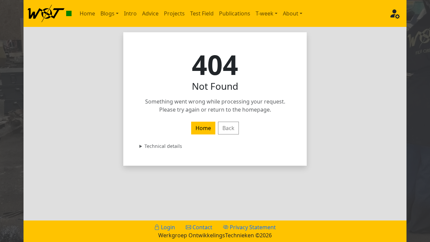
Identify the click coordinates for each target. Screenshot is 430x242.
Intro (130, 13)
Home (87, 13)
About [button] (290, 13)
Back (228, 128)
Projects (174, 13)
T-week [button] (264, 13)
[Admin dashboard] (394, 13)
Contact (201, 227)
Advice (150, 13)
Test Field (202, 13)
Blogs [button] (107, 13)
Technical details (163, 146)
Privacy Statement (252, 227)
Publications (234, 13)
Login (167, 227)
